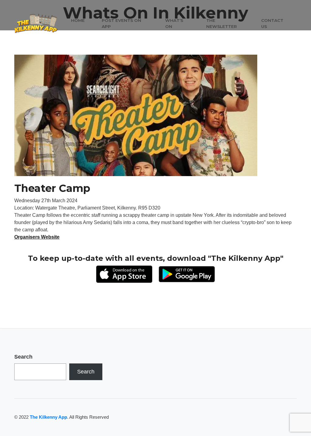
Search (23, 357)
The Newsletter (221, 23)
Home (78, 20)
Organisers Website (37, 237)
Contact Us (272, 23)
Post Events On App (121, 23)
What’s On (174, 23)
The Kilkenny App (48, 417)
